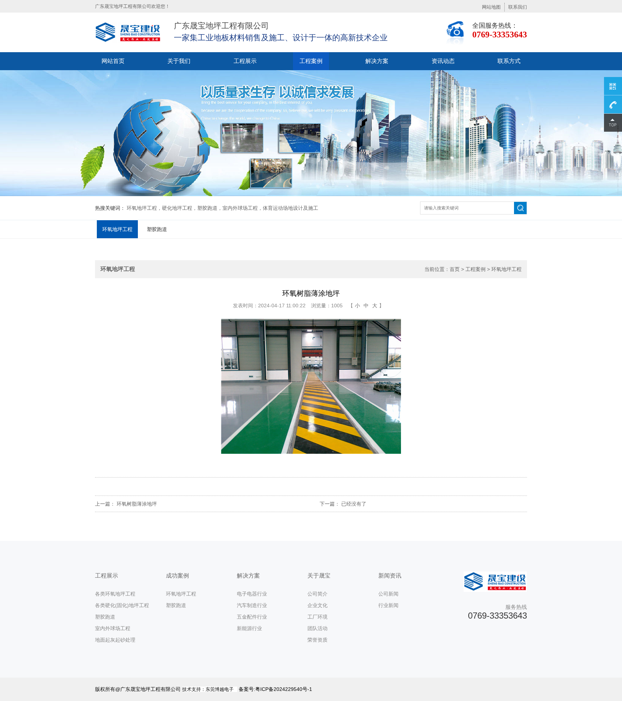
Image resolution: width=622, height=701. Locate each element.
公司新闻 (388, 594)
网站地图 (491, 7)
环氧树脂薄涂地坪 (137, 504)
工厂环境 (317, 617)
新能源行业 (249, 628)
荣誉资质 (317, 640)
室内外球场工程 (112, 628)
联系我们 (517, 7)
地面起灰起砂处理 (115, 640)
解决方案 (376, 61)
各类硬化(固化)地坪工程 (122, 605)
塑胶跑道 (157, 229)
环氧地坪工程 (117, 229)
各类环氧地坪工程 (115, 594)
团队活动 (317, 628)
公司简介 (317, 594)
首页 (455, 269)
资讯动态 (443, 61)
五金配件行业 (252, 617)
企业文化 (317, 605)
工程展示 (245, 61)
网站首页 (113, 61)
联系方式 (508, 61)
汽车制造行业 (252, 605)
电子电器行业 (252, 594)
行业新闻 (388, 605)
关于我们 (178, 61)
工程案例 (311, 61)
